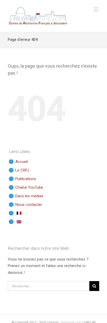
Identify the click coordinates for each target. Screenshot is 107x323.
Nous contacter (28, 204)
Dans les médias (29, 196)
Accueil (21, 161)
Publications (25, 178)
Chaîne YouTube (29, 187)
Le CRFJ (22, 170)
